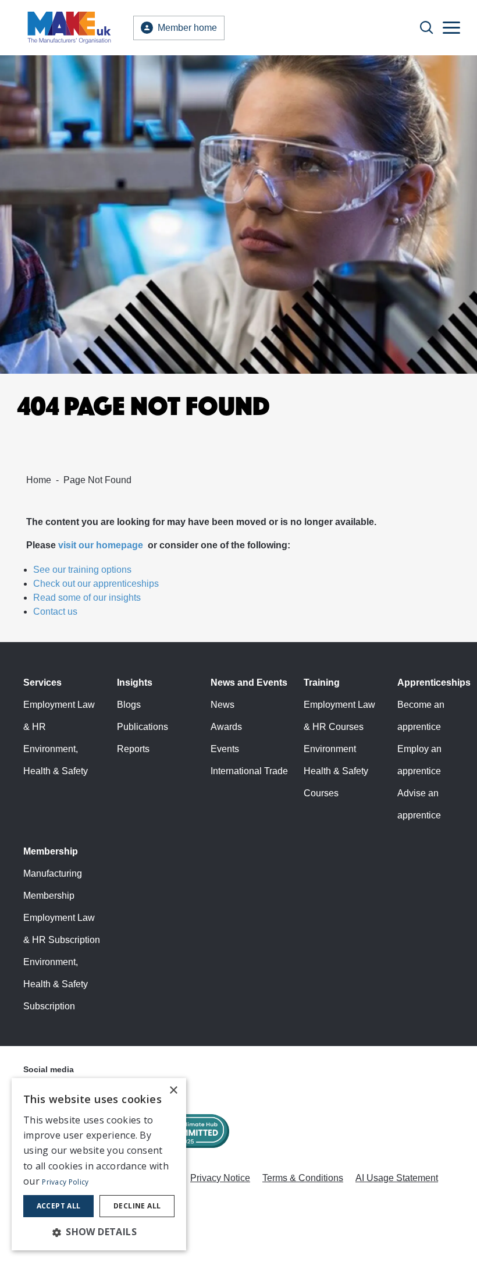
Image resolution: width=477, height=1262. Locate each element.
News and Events (249, 682)
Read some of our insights (87, 597)
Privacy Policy (65, 1182)
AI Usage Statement (396, 1178)
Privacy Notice (220, 1178)
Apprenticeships (434, 682)
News (222, 705)
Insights (134, 682)
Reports (133, 749)
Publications (142, 727)
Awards (226, 727)
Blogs (129, 705)
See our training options (82, 570)
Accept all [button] (59, 1206)
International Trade (249, 771)
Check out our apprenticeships (96, 584)
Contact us (55, 611)
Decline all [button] (137, 1206)
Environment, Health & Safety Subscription (55, 984)
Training (322, 682)
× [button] (173, 1090)
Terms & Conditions (302, 1178)
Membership (50, 851)
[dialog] (99, 1164)
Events (225, 749)
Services (42, 682)
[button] (99, 1232)
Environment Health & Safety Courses (336, 771)
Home (38, 480)
